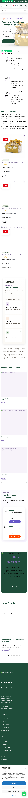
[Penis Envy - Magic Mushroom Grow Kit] (13, 238)
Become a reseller (7, 750)
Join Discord (15, 521)
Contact (5, 756)
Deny (14, 787)
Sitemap (5, 759)
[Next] (26, 633)
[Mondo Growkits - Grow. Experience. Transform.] (9, 5)
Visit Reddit (15, 536)
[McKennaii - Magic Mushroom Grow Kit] (13, 192)
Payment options (7, 747)
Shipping (5, 744)
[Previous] (2, 633)
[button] (25, 768)
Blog (4, 753)
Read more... (6, 650)
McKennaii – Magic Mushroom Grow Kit (11, 208)
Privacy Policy (14, 795)
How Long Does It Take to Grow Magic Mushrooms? (13, 640)
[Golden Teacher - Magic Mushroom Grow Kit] (13, 146)
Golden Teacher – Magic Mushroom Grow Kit (13, 162)
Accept (14, 783)
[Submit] (25, 10)
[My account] (21, 6)
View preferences (14, 791)
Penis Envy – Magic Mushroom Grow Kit (11, 254)
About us (5, 741)
